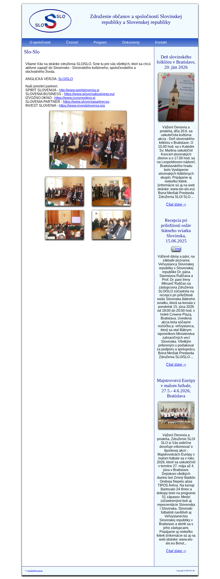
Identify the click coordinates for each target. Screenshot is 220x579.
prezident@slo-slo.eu (35, 571)
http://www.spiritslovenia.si (79, 90)
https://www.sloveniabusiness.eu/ (89, 94)
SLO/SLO (65, 79)
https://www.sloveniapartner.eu (86, 101)
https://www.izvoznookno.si (74, 98)
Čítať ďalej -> (176, 204)
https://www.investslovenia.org (82, 105)
